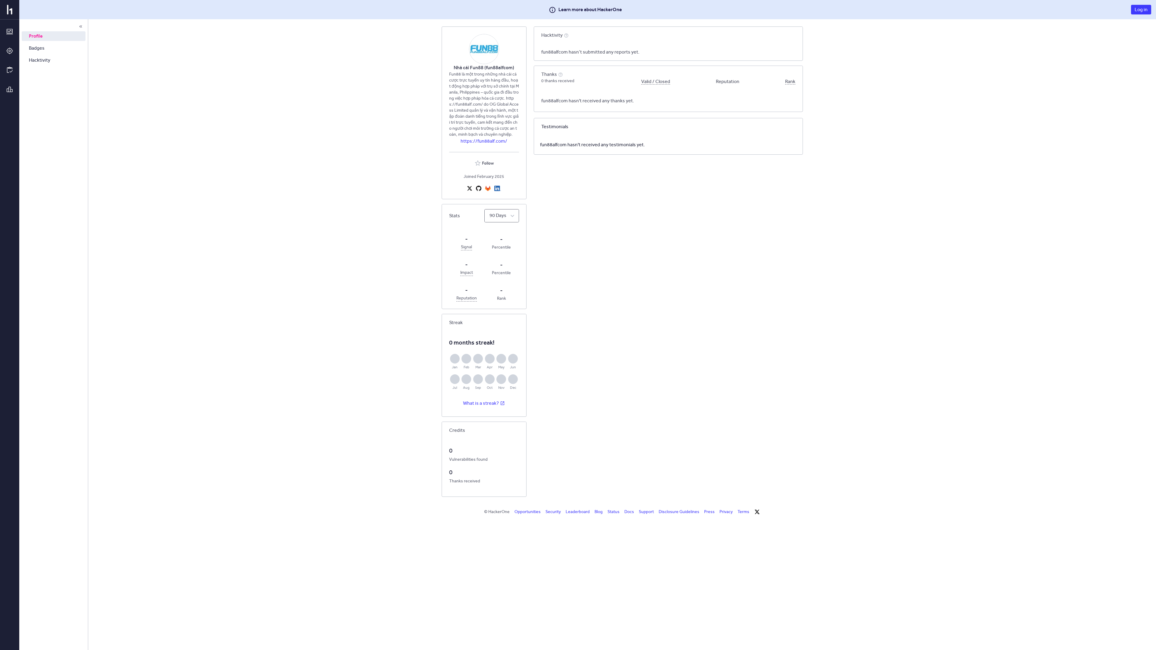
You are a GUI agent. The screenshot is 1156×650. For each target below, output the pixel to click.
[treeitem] (53, 36)
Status (614, 511)
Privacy (726, 511)
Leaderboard (578, 511)
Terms (743, 511)
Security (553, 511)
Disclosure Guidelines (679, 511)
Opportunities (527, 511)
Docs (629, 511)
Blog (599, 511)
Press (709, 511)
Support (646, 511)
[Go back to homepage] (9, 9)
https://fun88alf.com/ (484, 141)
